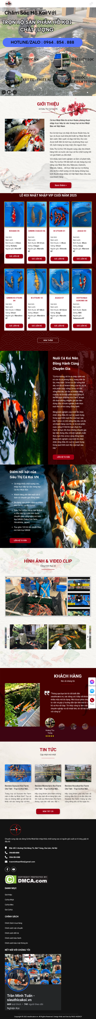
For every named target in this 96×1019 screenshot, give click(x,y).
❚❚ (9, 92)
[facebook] (7, 869)
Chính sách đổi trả (12, 933)
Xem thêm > (61, 185)
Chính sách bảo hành (13, 938)
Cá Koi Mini (9, 905)
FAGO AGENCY (76, 1017)
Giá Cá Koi (9, 910)
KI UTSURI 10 (37, 298)
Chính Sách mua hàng (13, 923)
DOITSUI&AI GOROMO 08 (81, 299)
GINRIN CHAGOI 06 (36, 231)
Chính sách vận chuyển (14, 928)
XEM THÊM (48, 340)
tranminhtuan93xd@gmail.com (22, 862)
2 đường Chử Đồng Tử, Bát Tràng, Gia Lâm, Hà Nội (33, 848)
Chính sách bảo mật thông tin (16, 943)
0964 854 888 (14, 857)
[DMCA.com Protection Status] (26, 878)
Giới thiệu (8, 895)
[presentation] (8, 636)
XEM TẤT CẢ (48, 811)
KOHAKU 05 (14, 231)
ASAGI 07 (59, 298)
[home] (8, 3)
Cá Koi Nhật (9, 900)
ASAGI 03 (82, 231)
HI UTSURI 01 (59, 231)
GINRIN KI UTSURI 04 (14, 299)
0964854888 (14, 853)
